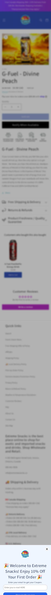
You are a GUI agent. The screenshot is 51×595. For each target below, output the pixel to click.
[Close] (47, 549)
